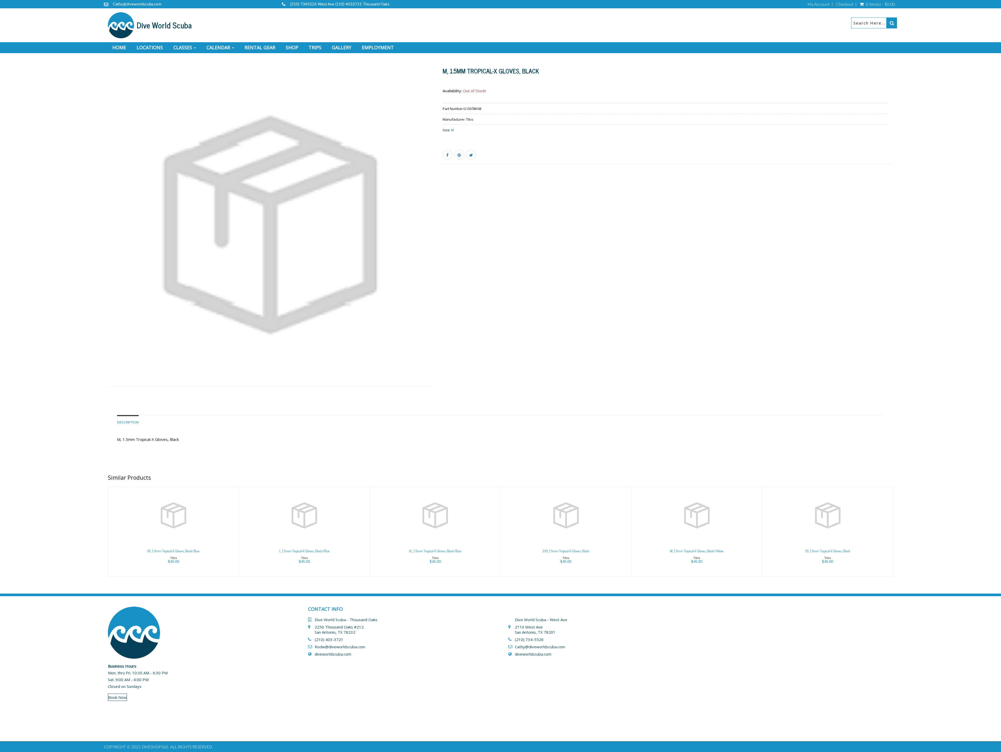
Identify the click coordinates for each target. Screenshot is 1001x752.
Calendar (218, 47)
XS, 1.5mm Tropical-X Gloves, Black (827, 551)
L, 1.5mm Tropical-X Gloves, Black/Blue (304, 551)
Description (128, 422)
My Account (818, 4)
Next (443, 232)
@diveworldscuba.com (545, 646)
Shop (292, 47)
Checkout (844, 4)
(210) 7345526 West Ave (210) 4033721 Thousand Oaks (339, 4)
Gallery (341, 47)
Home (119, 47)
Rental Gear (260, 47)
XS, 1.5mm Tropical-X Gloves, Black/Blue (173, 551)
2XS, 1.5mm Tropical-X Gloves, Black (565, 551)
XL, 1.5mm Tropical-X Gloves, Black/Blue (435, 551)
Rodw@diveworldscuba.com (340, 646)
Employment (378, 47)
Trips (315, 47)
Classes (183, 47)
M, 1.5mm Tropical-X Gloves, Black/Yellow (696, 551)
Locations (150, 47)
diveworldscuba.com (333, 654)
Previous (96, 232)
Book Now (117, 697)
